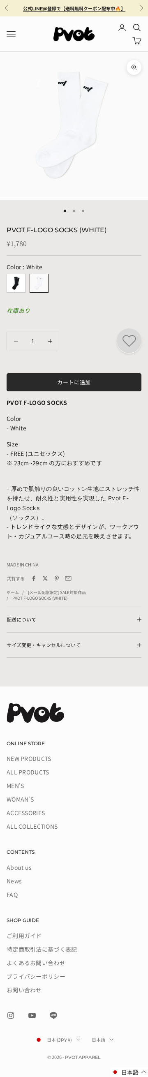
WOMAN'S (20, 799)
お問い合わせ (24, 990)
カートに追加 (74, 382)
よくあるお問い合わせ (36, 963)
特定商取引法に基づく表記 (42, 949)
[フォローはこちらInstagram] (11, 1015)
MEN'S (15, 785)
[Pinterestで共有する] (56, 578)
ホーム (13, 592)
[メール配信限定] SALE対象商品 (57, 592)
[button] (129, 1072)
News (14, 881)
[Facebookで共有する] (33, 578)
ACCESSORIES (26, 813)
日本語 (98, 1039)
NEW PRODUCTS (29, 758)
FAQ (12, 894)
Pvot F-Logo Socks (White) (39, 598)
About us (19, 867)
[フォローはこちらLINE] (53, 1015)
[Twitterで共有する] (45, 578)
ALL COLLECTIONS (32, 826)
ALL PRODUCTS (28, 772)
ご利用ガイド (24, 935)
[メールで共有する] (68, 578)
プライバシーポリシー (36, 976)
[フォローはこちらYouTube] (32, 1015)
